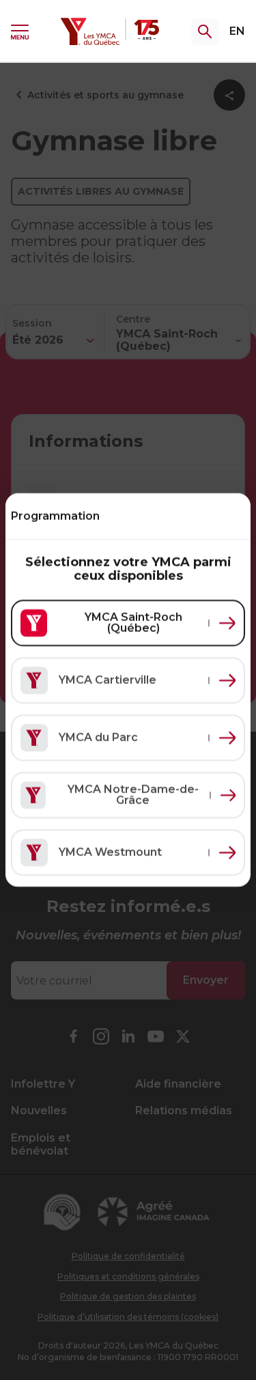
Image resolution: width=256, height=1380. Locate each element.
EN (237, 31)
